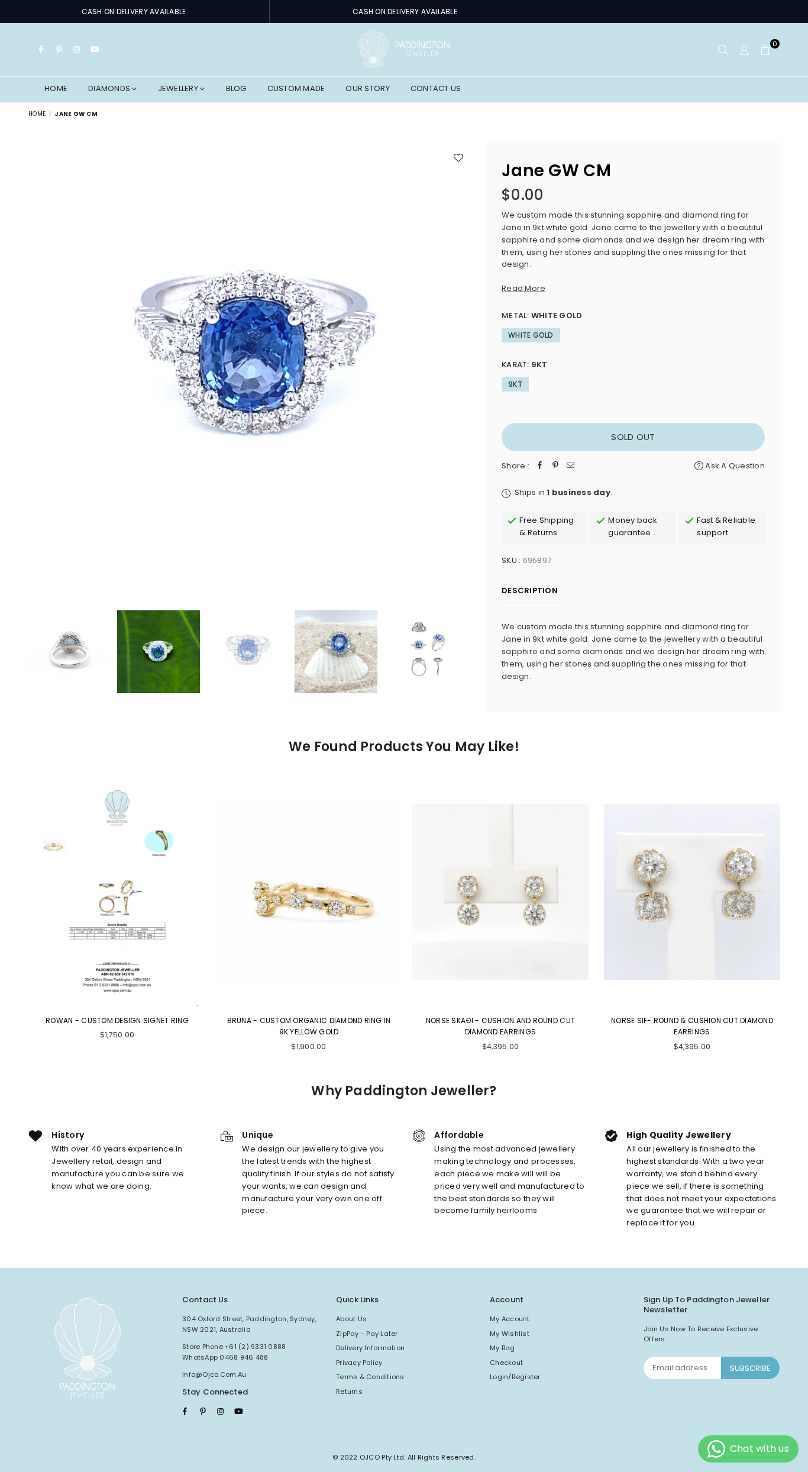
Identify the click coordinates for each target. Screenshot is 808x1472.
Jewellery (179, 88)
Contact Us (436, 88)
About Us (351, 1319)
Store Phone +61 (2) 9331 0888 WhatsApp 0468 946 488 (234, 1352)
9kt (515, 384)
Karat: (525, 364)
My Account (510, 1319)
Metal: (542, 315)
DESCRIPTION (530, 590)
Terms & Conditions (370, 1377)
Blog (236, 88)
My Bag (502, 1348)
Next (461, 364)
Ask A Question (734, 465)
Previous (38, 364)
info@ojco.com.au (214, 1374)
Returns (349, 1391)
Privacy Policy (359, 1362)
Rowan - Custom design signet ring (117, 1020)
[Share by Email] (570, 466)
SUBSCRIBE (750, 1368)
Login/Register (515, 1377)
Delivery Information (370, 1348)
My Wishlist (509, 1333)
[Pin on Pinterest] (555, 466)
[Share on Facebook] (540, 466)
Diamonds (110, 88)
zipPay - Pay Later (367, 1333)
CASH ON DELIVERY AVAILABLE (134, 12)
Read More (523, 288)
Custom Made (296, 88)
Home (55, 88)
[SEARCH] (723, 50)
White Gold (531, 335)
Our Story (367, 88)
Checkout (506, 1362)
